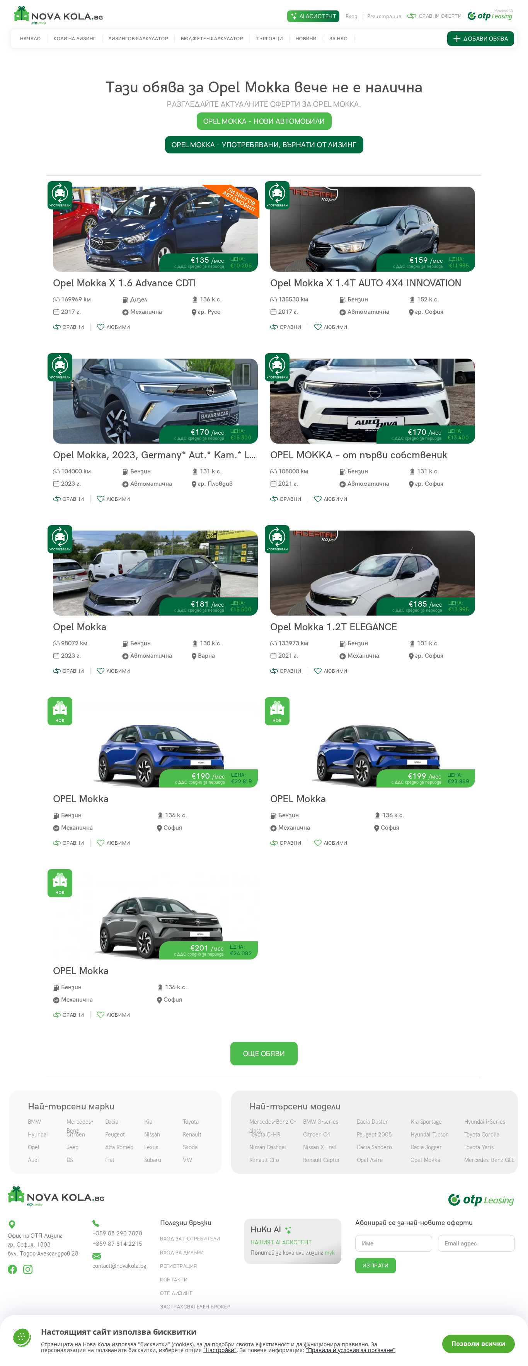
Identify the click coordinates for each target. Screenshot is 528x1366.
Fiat (109, 1160)
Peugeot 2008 (374, 1134)
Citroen (75, 1134)
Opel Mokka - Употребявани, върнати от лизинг (264, 144)
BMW (34, 1121)
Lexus (151, 1147)
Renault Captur (321, 1160)
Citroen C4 (316, 1134)
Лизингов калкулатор (138, 38)
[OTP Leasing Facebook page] (13, 1266)
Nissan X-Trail (320, 1147)
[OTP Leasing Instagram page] (28, 1266)
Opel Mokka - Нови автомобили (264, 121)
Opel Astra (370, 1160)
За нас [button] (338, 38)
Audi (33, 1160)
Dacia (111, 1121)
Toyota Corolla (481, 1134)
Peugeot (115, 1134)
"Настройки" (220, 1350)
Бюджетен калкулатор (212, 38)
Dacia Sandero (374, 1147)
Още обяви (264, 1053)
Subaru (152, 1160)
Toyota (191, 1121)
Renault (192, 1134)
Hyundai (38, 1134)
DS (69, 1160)
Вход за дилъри (182, 1252)
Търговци (269, 38)
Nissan (152, 1134)
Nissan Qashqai (267, 1147)
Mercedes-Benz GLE (489, 1160)
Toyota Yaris (479, 1147)
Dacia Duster (372, 1121)
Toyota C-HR (265, 1134)
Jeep (72, 1147)
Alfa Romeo (119, 1147)
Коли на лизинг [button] (75, 38)
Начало (30, 38)
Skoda (190, 1147)
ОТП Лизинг (176, 1292)
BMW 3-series (320, 1121)
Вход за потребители (190, 1238)
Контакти (173, 1279)
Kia (148, 1121)
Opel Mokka (425, 1160)
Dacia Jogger (426, 1147)
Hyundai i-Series (484, 1121)
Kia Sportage (426, 1121)
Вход (352, 16)
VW (187, 1160)
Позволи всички (478, 1343)
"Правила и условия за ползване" (350, 1350)
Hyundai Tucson (429, 1134)
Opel (33, 1147)
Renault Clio (264, 1160)
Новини (306, 38)
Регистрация (384, 16)
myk (329, 1253)
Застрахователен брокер (195, 1306)
